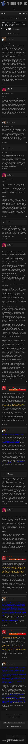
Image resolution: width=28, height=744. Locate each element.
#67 (26, 381)
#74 (26, 657)
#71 (26, 551)
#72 (26, 592)
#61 (26, 83)
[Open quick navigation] (25, 18)
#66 (26, 238)
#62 (26, 116)
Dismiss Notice (24, 735)
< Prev (9, 33)
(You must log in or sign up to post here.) (14, 714)
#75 (26, 709)
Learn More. (9, 25)
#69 (26, 468)
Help (8, 726)
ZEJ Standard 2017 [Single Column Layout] (13, 722)
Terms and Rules (15, 726)
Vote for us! (15, 735)
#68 (26, 424)
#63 (26, 142)
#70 (26, 503)
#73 (26, 625)
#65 (26, 216)
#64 (26, 168)
